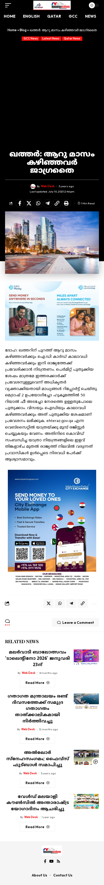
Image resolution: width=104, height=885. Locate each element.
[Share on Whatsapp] (38, 203)
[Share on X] (29, 203)
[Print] (66, 203)
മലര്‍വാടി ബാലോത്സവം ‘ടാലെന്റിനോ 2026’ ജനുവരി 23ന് (37, 659)
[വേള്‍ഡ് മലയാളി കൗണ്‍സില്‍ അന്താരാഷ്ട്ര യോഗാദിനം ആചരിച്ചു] (86, 801)
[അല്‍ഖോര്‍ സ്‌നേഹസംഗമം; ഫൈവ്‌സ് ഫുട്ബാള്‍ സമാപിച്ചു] (86, 757)
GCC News (31, 38)
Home (12, 30)
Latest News (50, 38)
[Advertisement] (52, 95)
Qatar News (72, 38)
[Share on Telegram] (47, 203)
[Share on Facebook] (19, 203)
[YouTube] (51, 861)
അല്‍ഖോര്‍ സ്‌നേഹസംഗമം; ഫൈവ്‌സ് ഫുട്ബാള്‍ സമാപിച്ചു (37, 759)
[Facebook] (45, 861)
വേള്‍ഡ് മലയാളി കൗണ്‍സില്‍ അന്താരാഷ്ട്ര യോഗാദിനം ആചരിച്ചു (37, 803)
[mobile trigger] (9, 5)
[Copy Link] (57, 203)
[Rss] (58, 861)
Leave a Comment (78, 622)
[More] (94, 603)
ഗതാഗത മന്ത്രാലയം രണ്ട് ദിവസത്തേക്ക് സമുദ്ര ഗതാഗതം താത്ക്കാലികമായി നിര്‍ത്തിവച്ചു (37, 709)
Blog (23, 30)
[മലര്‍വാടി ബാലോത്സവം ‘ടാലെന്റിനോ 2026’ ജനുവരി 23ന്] (86, 657)
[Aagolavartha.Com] (52, 5)
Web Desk (48, 186)
